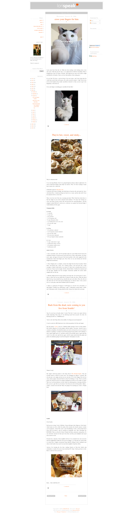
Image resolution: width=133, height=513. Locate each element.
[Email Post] (66, 126)
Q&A (42, 24)
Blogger (78, 508)
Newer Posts (51, 496)
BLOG (41, 22)
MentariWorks (76, 510)
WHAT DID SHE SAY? (38, 26)
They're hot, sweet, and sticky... (66, 134)
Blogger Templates (61, 511)
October (34, 91)
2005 (32, 124)
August (34, 95)
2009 (32, 84)
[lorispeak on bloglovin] (94, 46)
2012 (32, 78)
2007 (32, 88)
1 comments (66, 292)
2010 (32, 82)
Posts (92, 20)
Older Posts (82, 496)
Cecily (56, 326)
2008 (32, 86)
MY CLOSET (40, 28)
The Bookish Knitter (77, 373)
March (34, 117)
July (33, 110)
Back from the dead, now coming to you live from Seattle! (66, 306)
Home (66, 495)
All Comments (94, 23)
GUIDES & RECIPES (38, 30)
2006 (32, 90)
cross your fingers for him (66, 19)
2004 (32, 126)
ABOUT (41, 20)
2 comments (66, 486)
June (33, 112)
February (34, 119)
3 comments (66, 124)
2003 (32, 127)
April (33, 116)
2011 (32, 80)
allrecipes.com (59, 189)
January (34, 121)
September (34, 93)
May (33, 114)
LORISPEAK (66, 508)
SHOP (41, 37)
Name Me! (41, 32)
